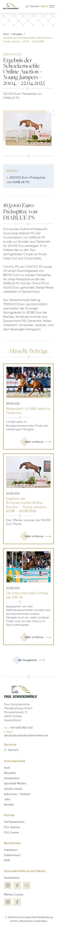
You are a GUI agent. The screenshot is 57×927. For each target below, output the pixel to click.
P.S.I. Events (11, 832)
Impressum (11, 850)
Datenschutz (12, 855)
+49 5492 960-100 (21, 727)
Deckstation (12, 778)
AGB (7, 860)
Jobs (7, 799)
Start (6, 34)
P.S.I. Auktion (12, 827)
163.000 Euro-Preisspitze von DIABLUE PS (26, 180)
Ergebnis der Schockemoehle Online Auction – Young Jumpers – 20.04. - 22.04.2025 (28, 40)
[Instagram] (8, 885)
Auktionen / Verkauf (17, 794)
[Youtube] (27, 885)
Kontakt (9, 804)
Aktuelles (17, 34)
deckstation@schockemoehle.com (26, 735)
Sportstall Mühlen (15, 783)
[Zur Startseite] (11, 6)
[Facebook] (17, 885)
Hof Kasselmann (14, 822)
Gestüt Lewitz (13, 789)
